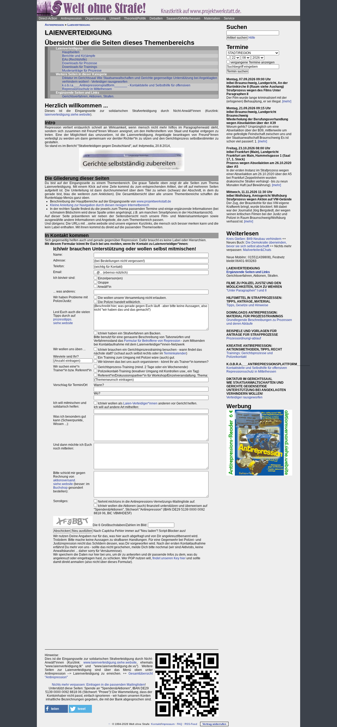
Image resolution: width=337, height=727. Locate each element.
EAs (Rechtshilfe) (74, 59)
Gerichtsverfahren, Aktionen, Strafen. (88, 96)
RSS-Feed (191, 724)
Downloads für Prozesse (79, 63)
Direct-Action (48, 18)
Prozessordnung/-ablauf (243, 338)
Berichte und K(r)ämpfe (78, 56)
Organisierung (95, 18)
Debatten (156, 18)
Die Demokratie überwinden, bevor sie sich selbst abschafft (256, 244)
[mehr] (286, 101)
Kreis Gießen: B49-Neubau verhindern (253, 239)
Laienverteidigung (78, 25)
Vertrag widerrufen (214, 724)
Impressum (168, 724)
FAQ (179, 724)
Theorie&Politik (135, 18)
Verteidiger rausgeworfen (244, 397)
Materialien (212, 18)
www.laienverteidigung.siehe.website (110, 662)
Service (229, 18)
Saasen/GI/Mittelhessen (183, 18)
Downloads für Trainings (79, 67)
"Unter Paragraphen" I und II (246, 290)
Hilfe (252, 37)
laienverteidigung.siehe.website (67, 114)
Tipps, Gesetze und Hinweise (247, 305)
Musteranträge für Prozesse (82, 70)
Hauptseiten (71, 52)
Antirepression (71, 18)
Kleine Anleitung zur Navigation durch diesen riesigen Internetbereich (99, 205)
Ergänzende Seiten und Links (248, 272)
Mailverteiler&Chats (257, 250)
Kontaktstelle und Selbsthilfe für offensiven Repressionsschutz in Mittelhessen (256, 369)
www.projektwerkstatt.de (154, 201)
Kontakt (156, 724)
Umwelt (115, 18)
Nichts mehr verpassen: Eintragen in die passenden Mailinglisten (98, 684)
